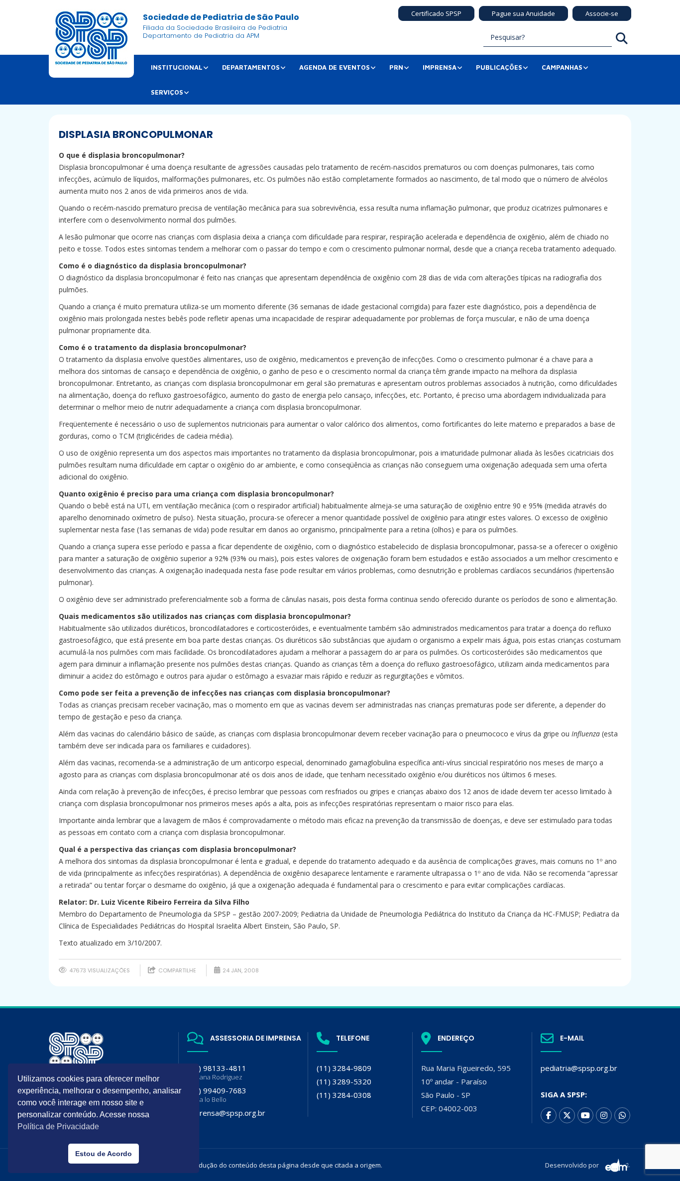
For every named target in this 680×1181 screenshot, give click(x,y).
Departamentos (251, 67)
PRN (396, 67)
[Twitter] (567, 1115)
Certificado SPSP (436, 13)
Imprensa (439, 67)
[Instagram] (604, 1115)
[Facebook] (549, 1115)
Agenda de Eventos (334, 67)
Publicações (499, 67)
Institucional (177, 67)
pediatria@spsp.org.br (579, 1068)
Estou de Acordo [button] (103, 1154)
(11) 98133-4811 (216, 1072)
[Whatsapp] (622, 1115)
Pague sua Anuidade (523, 13)
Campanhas (562, 67)
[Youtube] (585, 1115)
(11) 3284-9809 (344, 1068)
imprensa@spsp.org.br (226, 1113)
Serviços (167, 92)
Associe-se (601, 13)
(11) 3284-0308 (344, 1095)
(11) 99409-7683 (216, 1094)
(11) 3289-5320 (344, 1081)
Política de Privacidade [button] (58, 1126)
